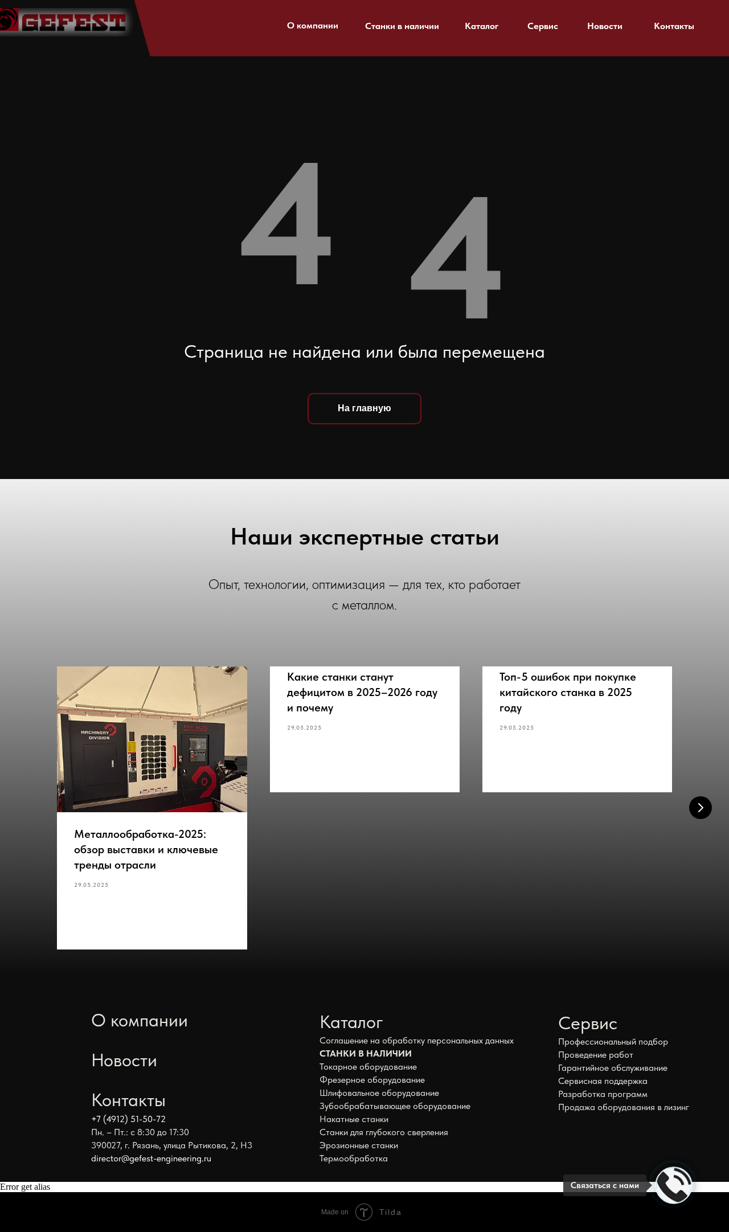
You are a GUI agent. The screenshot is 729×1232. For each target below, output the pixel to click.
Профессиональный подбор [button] (613, 1041)
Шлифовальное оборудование (379, 1092)
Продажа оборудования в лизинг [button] (623, 1107)
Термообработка (354, 1158)
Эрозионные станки (359, 1145)
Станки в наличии (402, 26)
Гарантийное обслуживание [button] (612, 1067)
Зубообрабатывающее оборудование (395, 1105)
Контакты (674, 26)
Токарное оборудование (368, 1066)
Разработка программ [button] (603, 1093)
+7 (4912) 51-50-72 (128, 1119)
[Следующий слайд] (700, 807)
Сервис (542, 26)
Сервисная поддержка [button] (603, 1080)
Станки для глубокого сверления (384, 1132)
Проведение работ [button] (595, 1054)
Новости (604, 26)
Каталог (481, 26)
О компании (312, 25)
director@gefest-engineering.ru (151, 1158)
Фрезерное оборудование (372, 1079)
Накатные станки (354, 1119)
